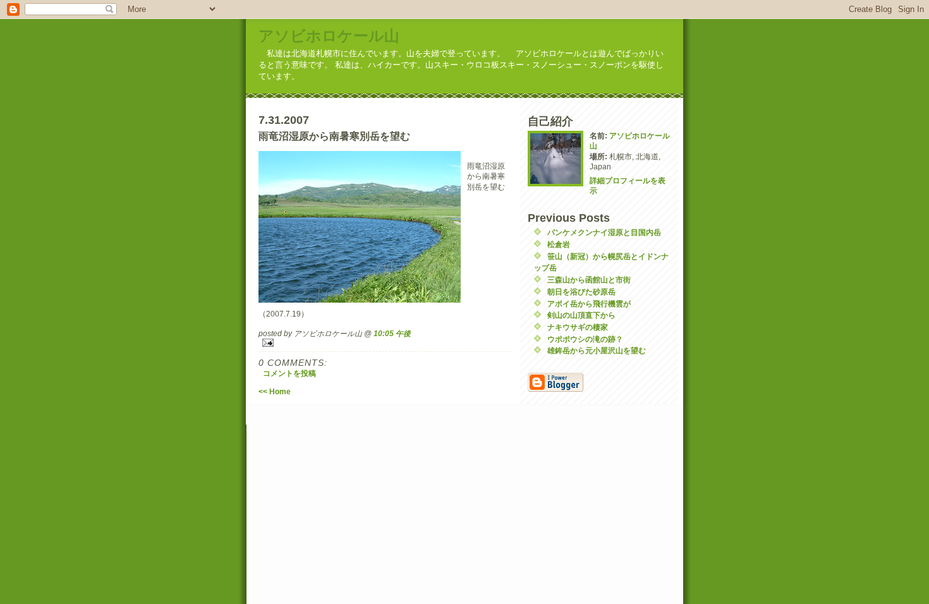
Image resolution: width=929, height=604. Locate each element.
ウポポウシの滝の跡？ (585, 339)
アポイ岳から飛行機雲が (589, 303)
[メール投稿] (384, 343)
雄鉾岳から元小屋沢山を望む (596, 350)
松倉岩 (558, 244)
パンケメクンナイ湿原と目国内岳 (604, 232)
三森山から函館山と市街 (589, 279)
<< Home (274, 391)
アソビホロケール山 (328, 35)
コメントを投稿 (289, 373)
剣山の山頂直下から (581, 315)
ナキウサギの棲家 (577, 327)
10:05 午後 (392, 333)
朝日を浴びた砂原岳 (581, 291)
